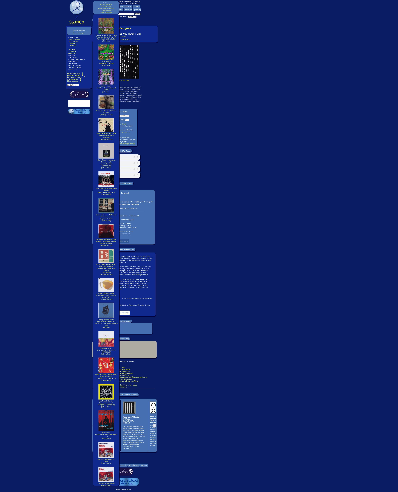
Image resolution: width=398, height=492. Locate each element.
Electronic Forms (123, 375)
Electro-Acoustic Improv (123, 373)
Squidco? (136, 6)
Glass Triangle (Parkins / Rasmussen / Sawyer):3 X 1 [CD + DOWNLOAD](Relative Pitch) (106, 404)
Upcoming (137, 10)
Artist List (72, 49)
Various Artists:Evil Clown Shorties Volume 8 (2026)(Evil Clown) (106, 89)
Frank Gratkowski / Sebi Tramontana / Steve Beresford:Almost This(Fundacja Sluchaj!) (106, 296)
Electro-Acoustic (123, 371)
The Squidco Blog (74, 67)
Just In (120, 10)
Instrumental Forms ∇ (76, 77)
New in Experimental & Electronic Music (123, 381)
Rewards (71, 55)
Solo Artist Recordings (123, 379)
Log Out (73, 44)
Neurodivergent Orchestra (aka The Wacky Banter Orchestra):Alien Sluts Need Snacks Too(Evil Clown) (106, 38)
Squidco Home (73, 38)
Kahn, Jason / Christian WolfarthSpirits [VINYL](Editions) (131, 420)
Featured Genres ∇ (75, 75)
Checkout (72, 46)
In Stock (123, 124)
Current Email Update (76, 59)
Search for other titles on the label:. (123, 386)
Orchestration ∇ (74, 79)
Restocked (128, 10)
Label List (72, 51)
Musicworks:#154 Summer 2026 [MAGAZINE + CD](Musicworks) (106, 436)
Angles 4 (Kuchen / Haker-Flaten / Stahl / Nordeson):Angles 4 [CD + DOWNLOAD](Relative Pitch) (106, 377)
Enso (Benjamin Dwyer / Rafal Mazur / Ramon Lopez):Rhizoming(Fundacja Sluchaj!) (106, 136)
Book (123, 367)
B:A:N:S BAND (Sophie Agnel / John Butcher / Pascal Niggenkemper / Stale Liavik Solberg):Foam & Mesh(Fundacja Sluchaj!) (106, 269)
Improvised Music (123, 369)
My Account (73, 42)
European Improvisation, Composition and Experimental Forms (123, 377)
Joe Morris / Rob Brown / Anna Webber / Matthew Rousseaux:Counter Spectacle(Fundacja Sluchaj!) (106, 242)
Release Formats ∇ (75, 73)
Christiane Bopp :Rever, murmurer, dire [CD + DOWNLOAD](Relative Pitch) (106, 351)
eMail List (72, 53)
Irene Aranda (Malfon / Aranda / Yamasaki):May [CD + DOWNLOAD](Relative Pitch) (106, 191)
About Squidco (74, 40)
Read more (124, 241)
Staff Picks (72, 57)
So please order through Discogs (123, 144)
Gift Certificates (74, 65)
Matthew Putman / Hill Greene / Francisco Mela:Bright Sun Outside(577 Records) (106, 218)
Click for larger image (123, 80)
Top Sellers (72, 63)
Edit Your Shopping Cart (79, 33)
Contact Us (72, 69)
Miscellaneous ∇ (74, 81)
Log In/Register (126, 6)
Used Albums (73, 61)
